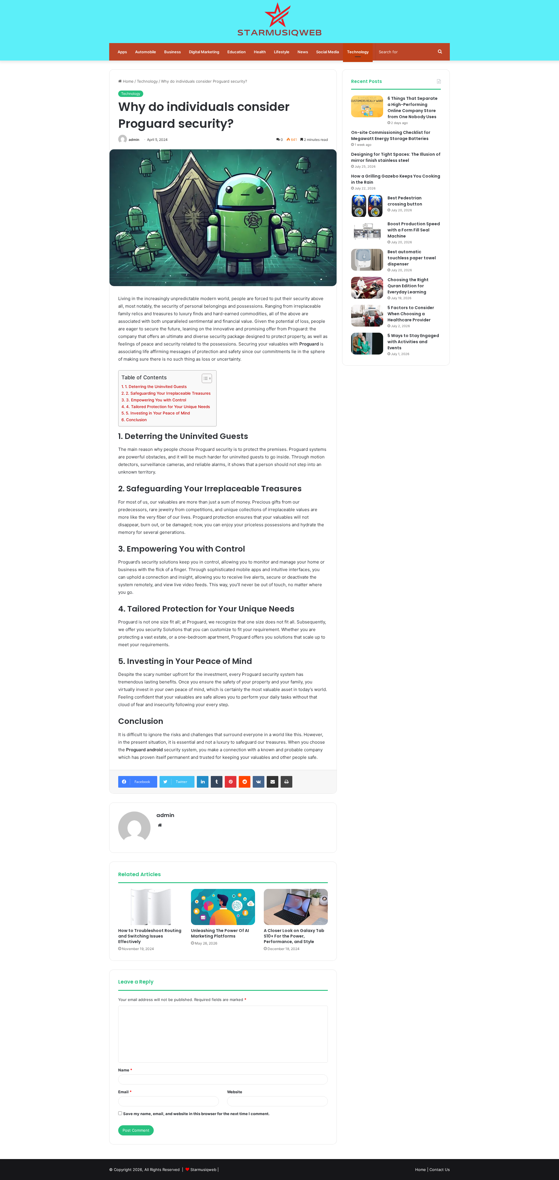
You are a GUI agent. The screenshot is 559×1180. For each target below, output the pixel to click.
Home (128, 81)
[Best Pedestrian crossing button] (367, 206)
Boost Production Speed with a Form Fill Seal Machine (414, 230)
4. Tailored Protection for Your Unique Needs (168, 406)
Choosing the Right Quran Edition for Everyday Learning (408, 286)
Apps (122, 51)
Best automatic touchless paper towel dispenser (412, 258)
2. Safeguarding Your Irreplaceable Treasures (168, 393)
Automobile (145, 51)
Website (234, 1091)
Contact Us (439, 1169)
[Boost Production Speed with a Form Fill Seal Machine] (367, 232)
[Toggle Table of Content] (203, 378)
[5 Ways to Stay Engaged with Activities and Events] (367, 344)
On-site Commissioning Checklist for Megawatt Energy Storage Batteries (390, 135)
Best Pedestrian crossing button (405, 201)
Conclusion (136, 419)
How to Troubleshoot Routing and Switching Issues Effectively (149, 936)
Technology (358, 51)
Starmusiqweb (203, 1169)
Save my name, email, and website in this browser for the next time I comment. (196, 1113)
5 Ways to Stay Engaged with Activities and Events (413, 342)
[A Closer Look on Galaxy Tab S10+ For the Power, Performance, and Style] (296, 907)
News (303, 51)
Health (260, 51)
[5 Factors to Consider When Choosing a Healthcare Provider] (367, 316)
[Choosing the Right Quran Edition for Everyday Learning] (367, 288)
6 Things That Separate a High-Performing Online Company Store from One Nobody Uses (413, 107)
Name (125, 1070)
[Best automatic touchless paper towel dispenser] (367, 260)
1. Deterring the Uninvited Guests (156, 386)
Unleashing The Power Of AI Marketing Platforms (220, 933)
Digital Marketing (204, 51)
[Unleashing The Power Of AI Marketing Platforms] (223, 907)
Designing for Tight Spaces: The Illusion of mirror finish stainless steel (396, 157)
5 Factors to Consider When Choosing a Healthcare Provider (411, 314)
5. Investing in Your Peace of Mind (158, 413)
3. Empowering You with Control (156, 400)
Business (172, 51)
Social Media (327, 51)
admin (134, 139)
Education (236, 51)
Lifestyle (281, 51)
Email (125, 1091)
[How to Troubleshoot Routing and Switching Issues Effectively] (150, 907)
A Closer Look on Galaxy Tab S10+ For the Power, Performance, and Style (294, 936)
